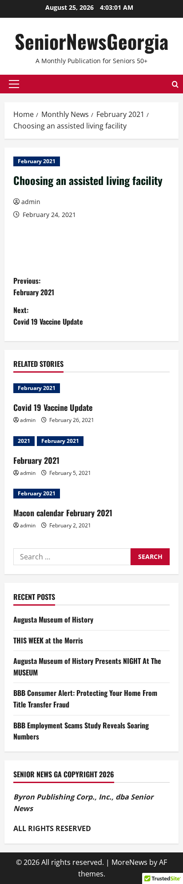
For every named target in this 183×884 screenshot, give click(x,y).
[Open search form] (175, 84)
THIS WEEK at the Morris (48, 640)
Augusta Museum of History (53, 619)
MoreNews (129, 862)
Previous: (33, 286)
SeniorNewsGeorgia (91, 41)
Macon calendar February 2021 (62, 512)
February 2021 (37, 161)
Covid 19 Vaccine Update (52, 407)
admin (30, 201)
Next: (48, 316)
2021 (24, 441)
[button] (14, 84)
